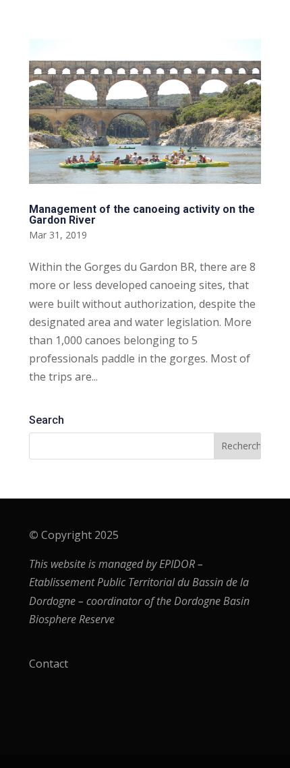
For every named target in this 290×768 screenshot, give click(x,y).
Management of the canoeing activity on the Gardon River (142, 214)
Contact (48, 663)
